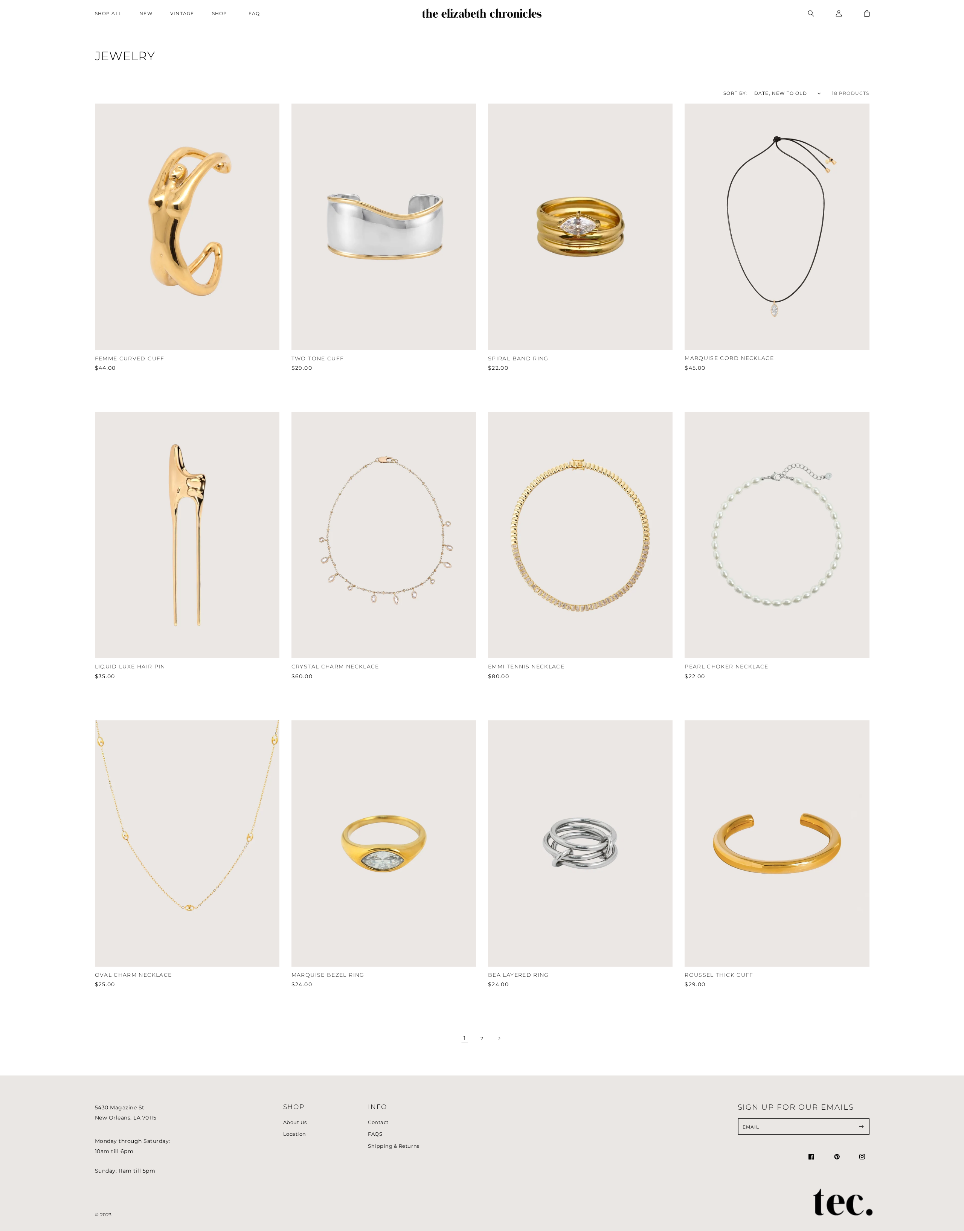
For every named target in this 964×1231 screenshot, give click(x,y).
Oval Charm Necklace (133, 975)
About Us (295, 1122)
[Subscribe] (861, 1126)
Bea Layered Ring (518, 975)
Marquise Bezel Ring (328, 975)
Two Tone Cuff (317, 358)
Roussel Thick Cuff (719, 975)
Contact (378, 1122)
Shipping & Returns (393, 1146)
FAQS (375, 1134)
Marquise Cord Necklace (729, 358)
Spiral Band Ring (518, 358)
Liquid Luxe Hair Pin (130, 667)
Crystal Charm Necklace (335, 667)
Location (294, 1134)
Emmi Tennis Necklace (526, 667)
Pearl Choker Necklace (727, 667)
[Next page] (499, 1038)
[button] (221, 13)
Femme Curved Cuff (130, 358)
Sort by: (735, 93)
